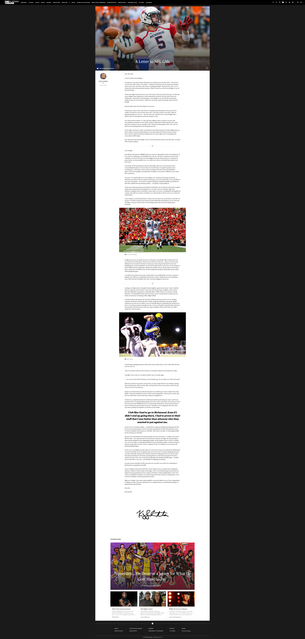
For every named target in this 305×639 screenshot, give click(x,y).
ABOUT (116, 628)
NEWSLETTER (133, 631)
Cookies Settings (186, 631)
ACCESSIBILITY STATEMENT (155, 631)
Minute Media (149, 637)
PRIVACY (172, 628)
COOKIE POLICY (118, 631)
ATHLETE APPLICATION (135, 628)
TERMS (183, 628)
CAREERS (150, 628)
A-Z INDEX (172, 631)
